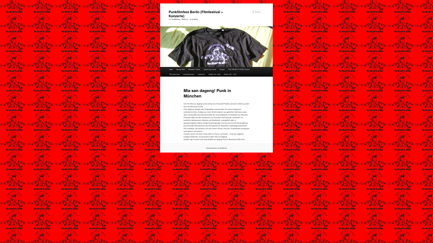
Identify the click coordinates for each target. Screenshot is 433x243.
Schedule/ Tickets (194, 69)
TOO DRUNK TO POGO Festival (239, 69)
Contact (222, 69)
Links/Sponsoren (188, 74)
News (171, 69)
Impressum (201, 74)
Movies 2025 (180, 69)
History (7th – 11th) (230, 74)
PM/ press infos (174, 74)
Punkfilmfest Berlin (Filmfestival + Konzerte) (196, 13)
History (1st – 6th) (214, 74)
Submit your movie (210, 69)
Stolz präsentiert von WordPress (216, 148)
